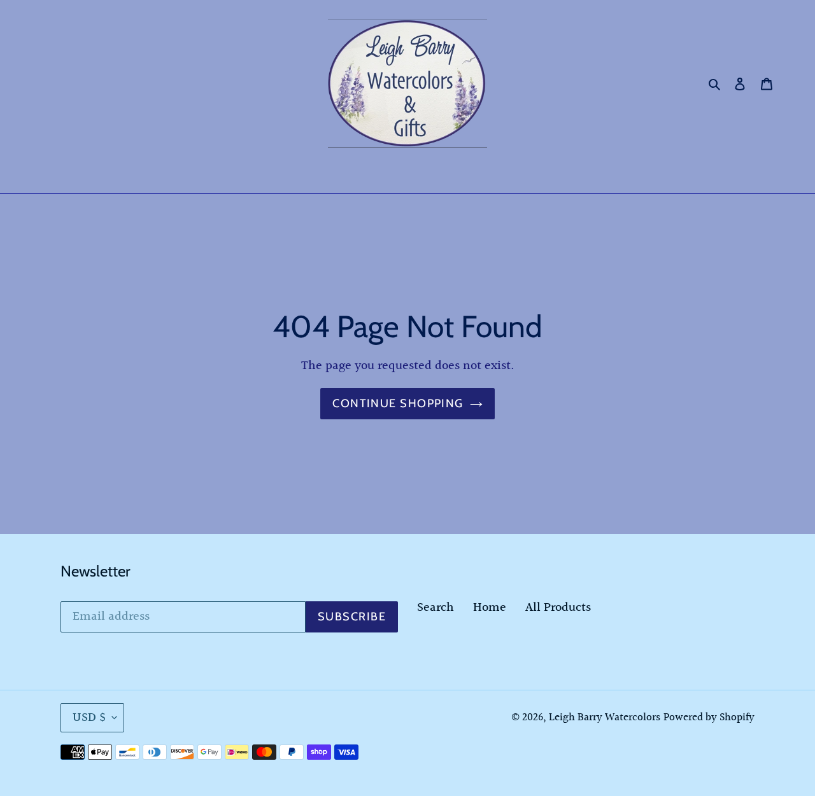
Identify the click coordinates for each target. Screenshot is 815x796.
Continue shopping (397, 403)
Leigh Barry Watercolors (604, 717)
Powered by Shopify (709, 717)
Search (435, 607)
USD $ (89, 718)
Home (489, 607)
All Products (558, 607)
